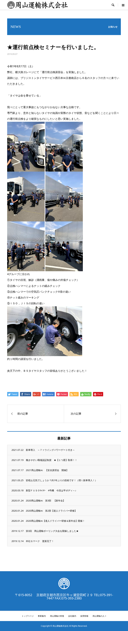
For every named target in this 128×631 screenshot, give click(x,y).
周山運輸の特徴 (57, 616)
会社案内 (72, 616)
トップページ (28, 616)
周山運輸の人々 (99, 616)
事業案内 (42, 616)
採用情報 (84, 616)
